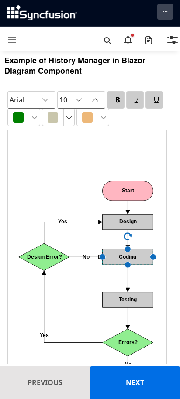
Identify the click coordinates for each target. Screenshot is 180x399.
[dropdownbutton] (34, 117)
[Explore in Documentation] (148, 40)
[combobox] (31, 100)
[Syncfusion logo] (42, 12)
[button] (8, 39)
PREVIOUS (45, 382)
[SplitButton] (18, 117)
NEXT (135, 382)
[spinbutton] (65, 100)
